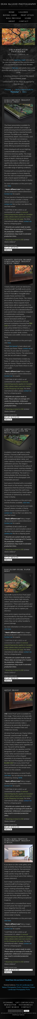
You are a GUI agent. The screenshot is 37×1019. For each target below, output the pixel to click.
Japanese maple (20, 60)
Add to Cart (8, 250)
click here (26, 502)
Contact (23, 21)
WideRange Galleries (18, 1014)
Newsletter (10, 1005)
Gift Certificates (25, 1002)
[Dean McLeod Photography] (18, 9)
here (9, 186)
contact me (8, 204)
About (12, 21)
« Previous (7, 90)
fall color (15, 68)
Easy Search (12, 1007)
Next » (24, 92)
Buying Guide (10, 15)
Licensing (8, 1002)
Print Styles (27, 15)
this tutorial (13, 346)
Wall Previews (13, 18)
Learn (28, 18)
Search (26, 1011)
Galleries (23, 12)
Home (12, 12)
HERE (20, 778)
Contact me (8, 194)
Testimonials (26, 1005)
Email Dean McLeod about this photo (18, 980)
